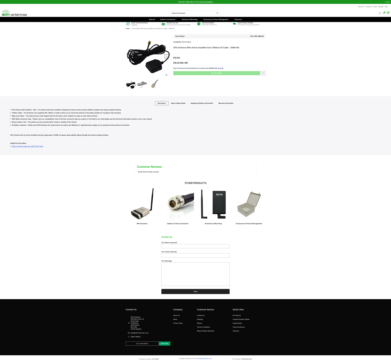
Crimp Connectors (239, 327)
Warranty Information (225, 103)
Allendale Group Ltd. (205, 358)
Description (162, 103)
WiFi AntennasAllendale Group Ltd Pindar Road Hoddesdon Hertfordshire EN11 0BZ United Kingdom (137, 323)
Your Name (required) (169, 243)
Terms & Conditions (203, 327)
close (4, 2)
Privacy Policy (178, 323)
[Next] (167, 56)
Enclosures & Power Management (215, 19)
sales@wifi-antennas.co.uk (139, 333)
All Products (237, 315)
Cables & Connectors (167, 19)
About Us (361, 6)
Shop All (152, 19)
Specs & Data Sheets (178, 103)
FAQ (386, 6)
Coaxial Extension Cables (241, 319)
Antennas (236, 331)
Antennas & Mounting (189, 19)
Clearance (238, 19)
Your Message (166, 261)
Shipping (200, 319)
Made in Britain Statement (205, 331)
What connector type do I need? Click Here (27, 146)
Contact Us (368, 6)
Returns (199, 323)
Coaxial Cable (237, 323)
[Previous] (129, 56)
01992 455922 (136, 337)
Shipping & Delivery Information (202, 103)
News (375, 6)
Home (128, 28)
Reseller (381, 6)
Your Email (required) (169, 252)
